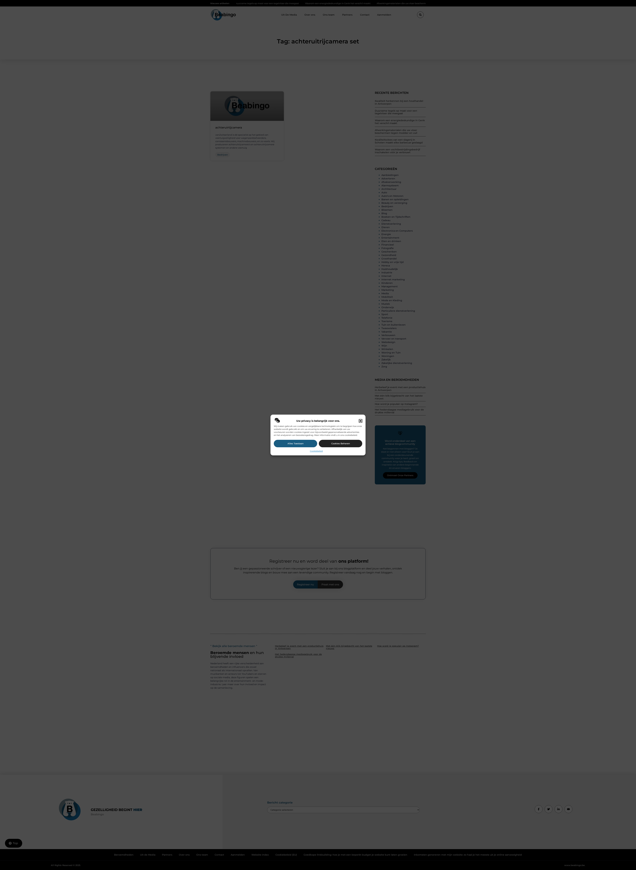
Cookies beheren (340, 443)
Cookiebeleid (316, 451)
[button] (360, 421)
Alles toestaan (296, 443)
